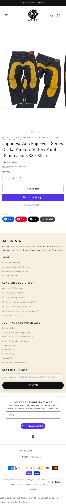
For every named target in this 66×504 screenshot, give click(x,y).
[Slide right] (39, 131)
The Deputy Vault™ (14, 292)
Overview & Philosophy (12, 288)
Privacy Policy (8, 353)
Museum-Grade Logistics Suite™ (20, 302)
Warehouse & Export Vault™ (18, 306)
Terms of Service (9, 358)
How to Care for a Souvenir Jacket (17, 336)
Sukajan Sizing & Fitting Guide (16, 332)
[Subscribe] (56, 415)
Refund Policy (8, 349)
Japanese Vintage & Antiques (15, 267)
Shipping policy (32, 484)
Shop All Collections (11, 262)
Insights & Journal (10, 328)
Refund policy (42, 480)
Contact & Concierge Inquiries (15, 341)
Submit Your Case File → (13, 315)
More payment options (33, 205)
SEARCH (33, 385)
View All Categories (10, 275)
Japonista (14, 480)
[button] (6, 15)
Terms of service (16, 484)
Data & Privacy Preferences (14, 362)
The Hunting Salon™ (15, 297)
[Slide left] (26, 131)
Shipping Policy (9, 345)
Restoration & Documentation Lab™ (22, 311)
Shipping (5, 167)
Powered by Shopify (26, 480)
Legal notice (34, 489)
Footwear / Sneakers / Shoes (15, 271)
